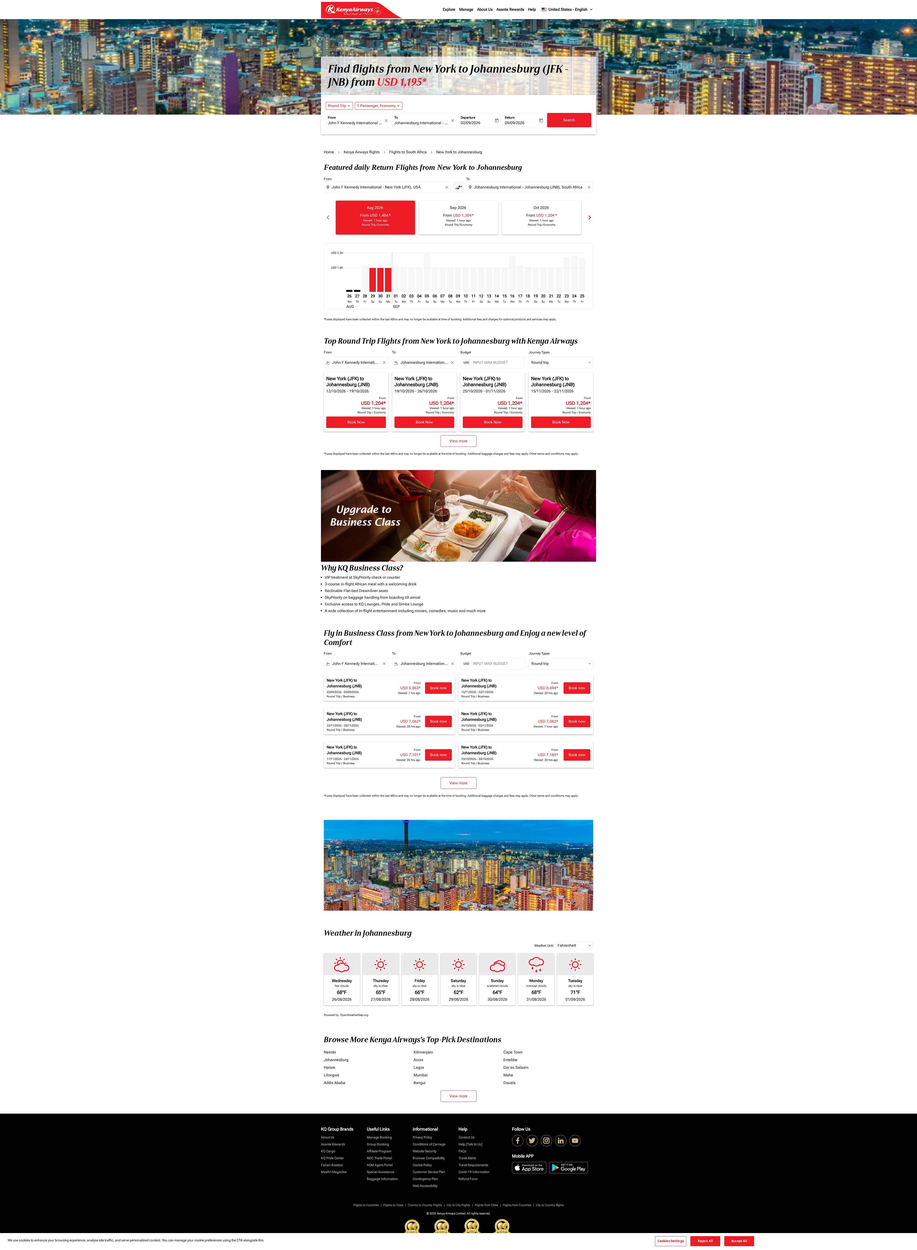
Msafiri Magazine (334, 1172)
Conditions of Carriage (429, 1144)
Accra (418, 1060)
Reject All (705, 1241)
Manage (466, 9)
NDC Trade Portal (379, 1158)
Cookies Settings (671, 1241)
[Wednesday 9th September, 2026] (458, 280)
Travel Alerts (467, 1158)
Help (532, 9)
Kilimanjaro (423, 1052)
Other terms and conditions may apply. (553, 453)
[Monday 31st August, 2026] (388, 280)
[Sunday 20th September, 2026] (543, 280)
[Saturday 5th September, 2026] (427, 272)
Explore (449, 9)
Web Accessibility (425, 1186)
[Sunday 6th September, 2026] (435, 279)
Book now (438, 688)
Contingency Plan (425, 1179)
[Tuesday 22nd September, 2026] (559, 280)
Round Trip (337, 105)
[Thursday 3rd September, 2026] (411, 280)
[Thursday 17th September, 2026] (520, 279)
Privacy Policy (422, 1137)
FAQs (462, 1151)
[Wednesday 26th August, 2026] (349, 291)
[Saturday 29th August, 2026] (372, 280)
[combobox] (355, 123)
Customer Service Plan (429, 1172)
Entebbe (510, 1060)
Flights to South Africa (408, 152)
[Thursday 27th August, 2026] (357, 291)
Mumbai (421, 1075)
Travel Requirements (473, 1165)
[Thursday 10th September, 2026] (466, 280)
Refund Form (468, 1179)
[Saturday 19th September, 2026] (536, 280)
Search (569, 120)
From (332, 117)
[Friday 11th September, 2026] (473, 280)
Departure (468, 117)
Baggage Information (382, 1179)
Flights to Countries (366, 1205)
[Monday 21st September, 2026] (551, 280)
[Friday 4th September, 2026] (419, 279)
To (396, 117)
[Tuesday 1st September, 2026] (396, 279)
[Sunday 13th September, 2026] (489, 280)
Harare (329, 1067)
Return (510, 117)
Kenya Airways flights (362, 152)
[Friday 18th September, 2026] (528, 279)
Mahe (508, 1075)
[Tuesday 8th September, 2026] (450, 280)
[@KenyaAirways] (532, 1140)
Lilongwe (331, 1075)
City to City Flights (458, 1205)
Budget (465, 352)
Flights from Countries (517, 1205)
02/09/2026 (470, 123)
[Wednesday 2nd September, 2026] (403, 279)
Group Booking (378, 1144)
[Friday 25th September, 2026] (582, 275)
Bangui (420, 1082)
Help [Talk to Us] (470, 1144)
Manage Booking (379, 1137)
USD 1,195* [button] (401, 82)
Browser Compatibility (429, 1158)
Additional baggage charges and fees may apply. (498, 453)
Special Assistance (380, 1172)
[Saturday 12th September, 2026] (481, 280)
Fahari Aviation (332, 1165)
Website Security (424, 1151)
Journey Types (539, 352)
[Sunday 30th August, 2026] (380, 280)
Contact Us (466, 1137)
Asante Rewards (510, 9)
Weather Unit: (544, 945)
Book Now (356, 422)
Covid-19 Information (474, 1172)
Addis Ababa (334, 1082)
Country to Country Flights (425, 1205)
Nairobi (330, 1052)
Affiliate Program (379, 1151)
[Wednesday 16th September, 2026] (512, 274)
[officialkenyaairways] (546, 1140)
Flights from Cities (486, 1205)
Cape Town (512, 1052)
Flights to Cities (393, 1205)
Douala (509, 1082)
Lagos (419, 1067)
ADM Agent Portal (380, 1165)
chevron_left (327, 217)
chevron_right (589, 217)
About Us (485, 9)
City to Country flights (550, 1205)
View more (458, 1096)
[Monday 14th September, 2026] (497, 280)
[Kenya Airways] (517, 1140)
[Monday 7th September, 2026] (442, 280)
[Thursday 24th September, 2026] (574, 273)
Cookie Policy (422, 1165)
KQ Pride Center (332, 1158)
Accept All (739, 1241)
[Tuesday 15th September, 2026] (504, 280)
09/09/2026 (514, 123)
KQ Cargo (328, 1151)
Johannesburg (336, 1060)
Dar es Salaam (515, 1067)
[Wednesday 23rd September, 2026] (567, 274)
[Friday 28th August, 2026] (365, 279)
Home (329, 152)
